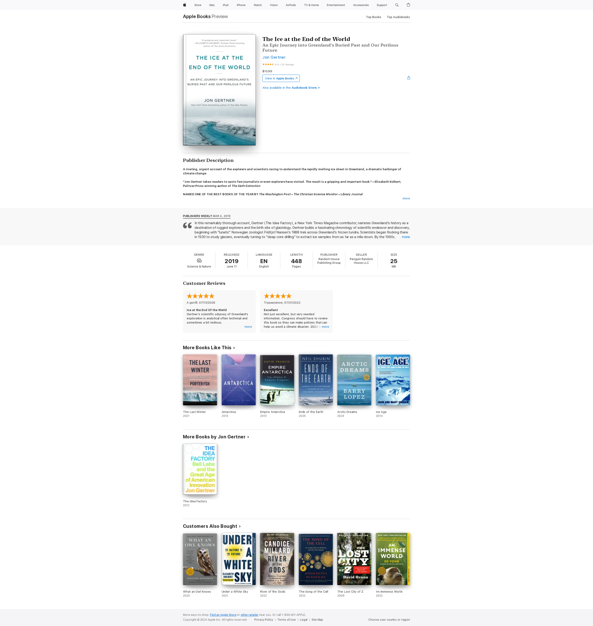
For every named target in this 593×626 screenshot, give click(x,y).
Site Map (317, 619)
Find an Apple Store (223, 615)
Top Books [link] (373, 17)
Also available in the (289, 87)
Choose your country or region (389, 619)
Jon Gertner (274, 57)
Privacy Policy (263, 619)
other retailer (249, 615)
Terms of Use (286, 619)
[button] (397, 5)
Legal (303, 619)
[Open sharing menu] (409, 78)
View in (279, 78)
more (406, 198)
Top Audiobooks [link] (398, 17)
